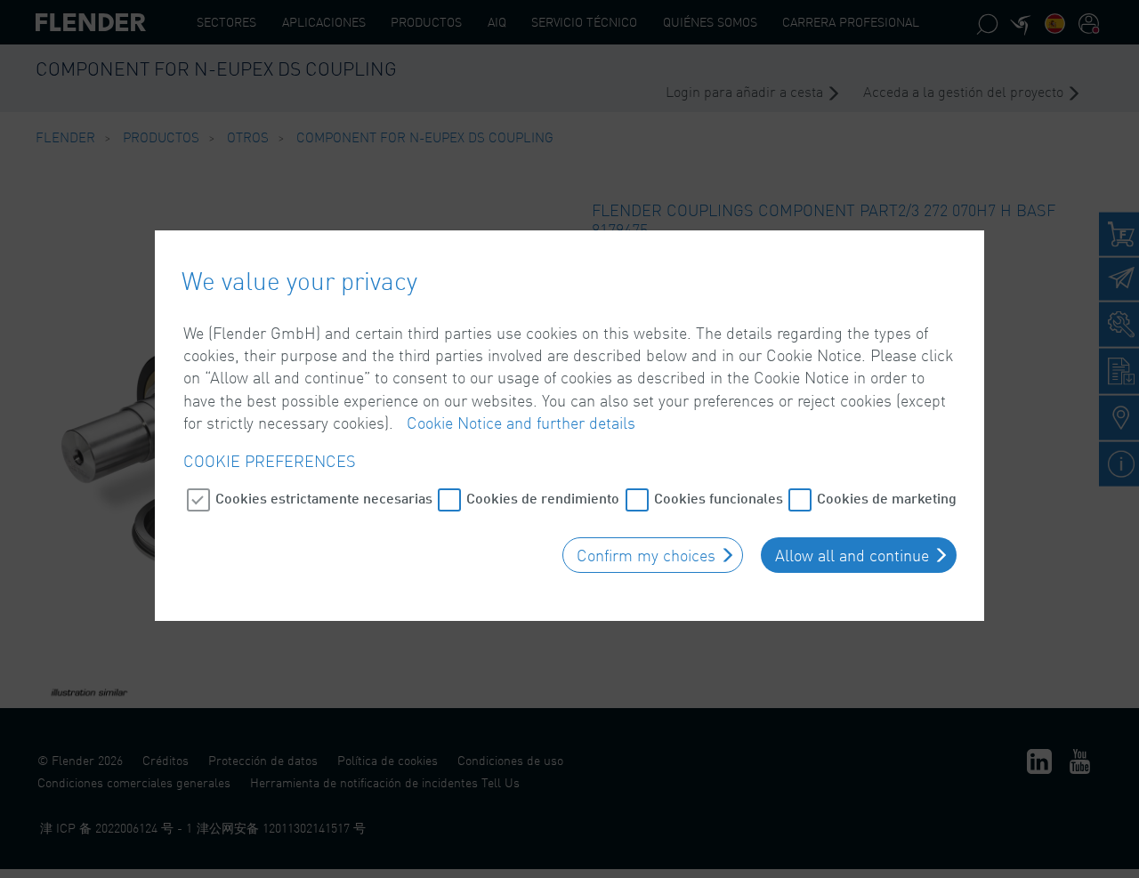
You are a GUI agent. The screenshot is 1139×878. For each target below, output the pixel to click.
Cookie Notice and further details (521, 422)
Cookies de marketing (887, 497)
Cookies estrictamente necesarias (323, 497)
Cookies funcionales (718, 497)
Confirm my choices (646, 555)
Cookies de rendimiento (542, 497)
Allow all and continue (852, 555)
